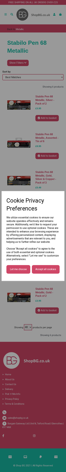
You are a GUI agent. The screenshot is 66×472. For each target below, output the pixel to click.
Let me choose (18, 269)
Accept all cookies (45, 269)
